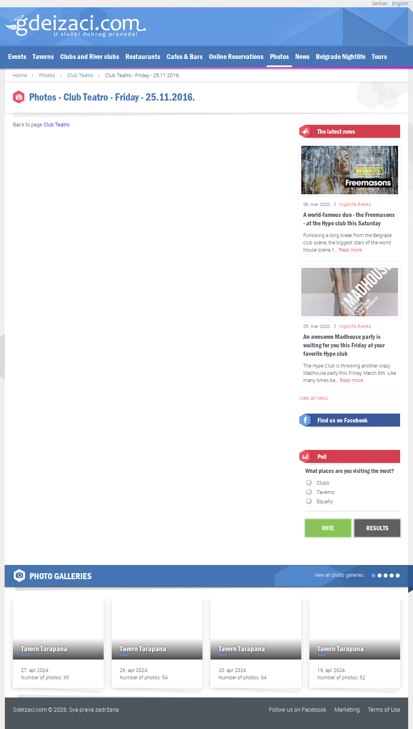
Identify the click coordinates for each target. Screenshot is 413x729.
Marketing (347, 709)
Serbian (380, 3)
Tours (379, 56)
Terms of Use (384, 709)
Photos (279, 56)
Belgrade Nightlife (340, 56)
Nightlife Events (355, 204)
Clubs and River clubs (89, 56)
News (302, 56)
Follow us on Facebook (297, 709)
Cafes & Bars (184, 56)
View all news (313, 398)
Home (20, 75)
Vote (328, 528)
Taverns (43, 56)
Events (17, 56)
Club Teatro (80, 75)
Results (377, 528)
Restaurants (142, 56)
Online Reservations (236, 56)
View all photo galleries (338, 574)
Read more (350, 249)
